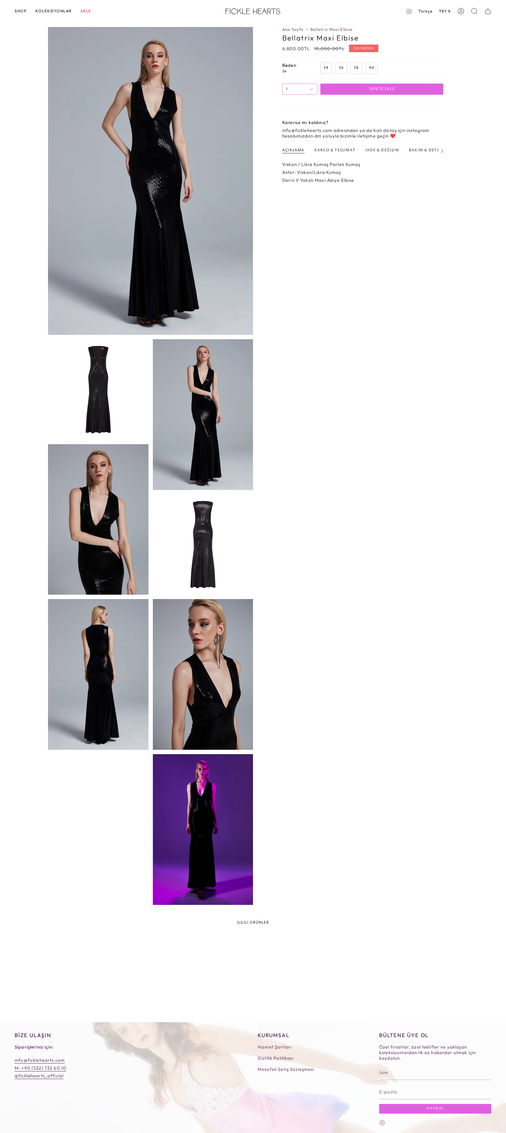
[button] (20, 11)
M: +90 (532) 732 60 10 (40, 1068)
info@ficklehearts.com (40, 1060)
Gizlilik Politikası (276, 1058)
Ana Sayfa (292, 29)
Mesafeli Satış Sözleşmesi (286, 1069)
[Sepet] (488, 11)
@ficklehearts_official (39, 1075)
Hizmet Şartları (275, 1047)
